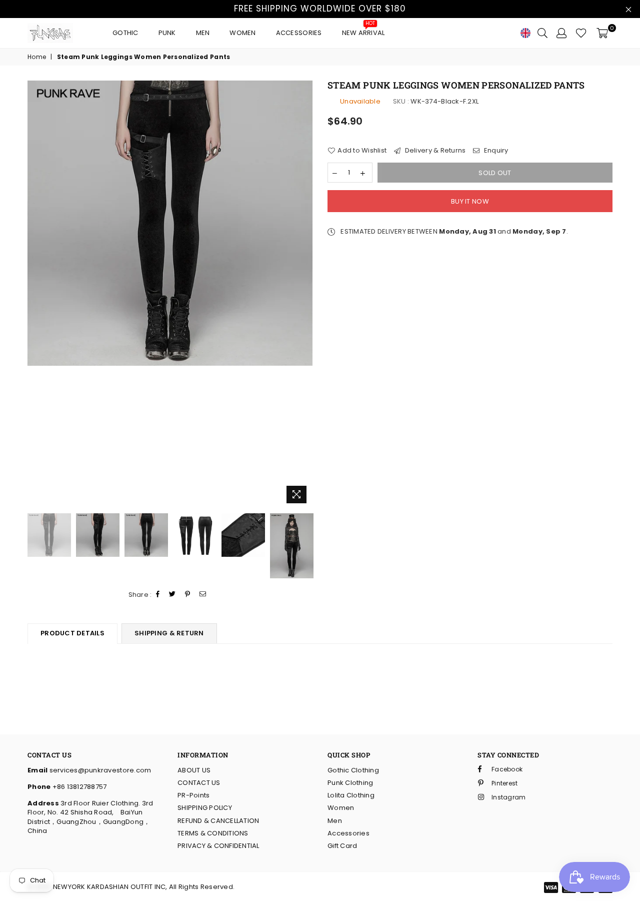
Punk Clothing (350, 782)
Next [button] (303, 294)
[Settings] (561, 33)
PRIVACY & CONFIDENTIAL (219, 845)
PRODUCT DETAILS (72, 633)
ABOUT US (194, 770)
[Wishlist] (581, 33)
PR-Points (194, 795)
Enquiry (495, 150)
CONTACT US (199, 782)
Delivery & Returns (434, 150)
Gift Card (342, 845)
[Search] (542, 33)
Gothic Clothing (353, 770)
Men (203, 33)
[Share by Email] (203, 594)
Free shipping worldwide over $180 (320, 9)
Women (243, 33)
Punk (167, 33)
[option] (170, 223)
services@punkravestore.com (99, 770)
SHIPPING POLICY (205, 807)
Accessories (299, 33)
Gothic (125, 33)
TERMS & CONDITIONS (213, 833)
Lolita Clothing (351, 795)
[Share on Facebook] (158, 594)
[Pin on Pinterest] (187, 594)
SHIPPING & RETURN (169, 633)
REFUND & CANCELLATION (218, 820)
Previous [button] (36, 294)
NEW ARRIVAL (363, 30)
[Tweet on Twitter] (172, 594)
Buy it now (470, 201)
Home (37, 57)
